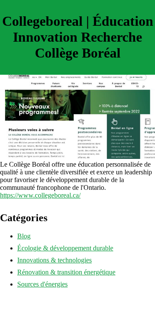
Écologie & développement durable (65, 248)
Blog (24, 236)
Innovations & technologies (54, 260)
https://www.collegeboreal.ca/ (40, 195)
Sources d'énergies (42, 284)
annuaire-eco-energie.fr (31, 298)
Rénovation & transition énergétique (66, 272)
